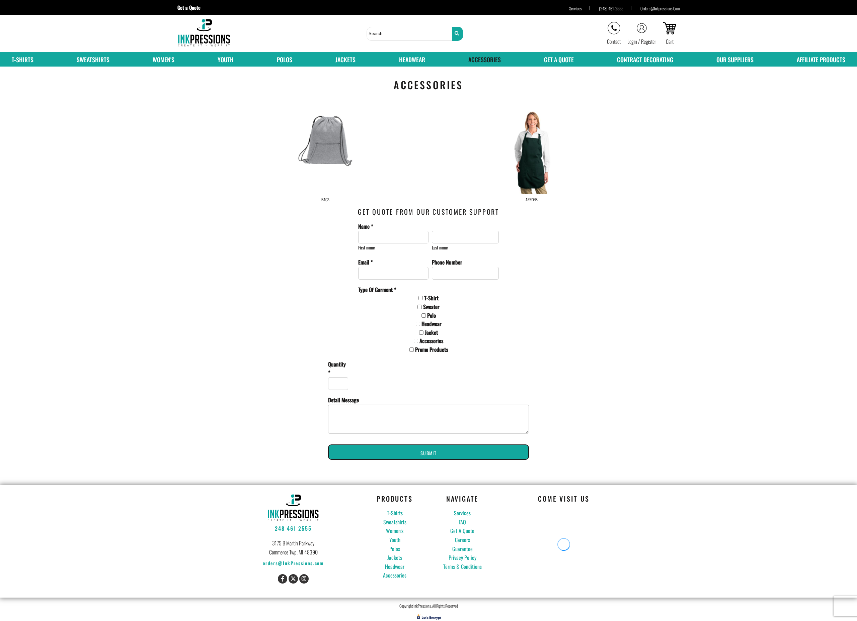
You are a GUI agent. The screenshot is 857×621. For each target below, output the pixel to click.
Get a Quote (191, 7)
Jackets (394, 557)
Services (575, 8)
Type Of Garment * (377, 290)
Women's (394, 531)
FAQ (462, 522)
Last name (440, 247)
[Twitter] (293, 579)
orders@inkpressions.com (660, 8)
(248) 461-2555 (611, 8)
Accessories (394, 575)
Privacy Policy (462, 557)
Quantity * (337, 368)
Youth (394, 540)
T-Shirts (395, 513)
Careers (462, 540)
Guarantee (462, 549)
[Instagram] (304, 579)
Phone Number (447, 262)
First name (366, 247)
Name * (365, 226)
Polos (394, 549)
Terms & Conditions (462, 566)
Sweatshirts (394, 522)
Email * (365, 262)
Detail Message (343, 400)
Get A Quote (462, 531)
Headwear (394, 566)
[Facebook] (282, 579)
